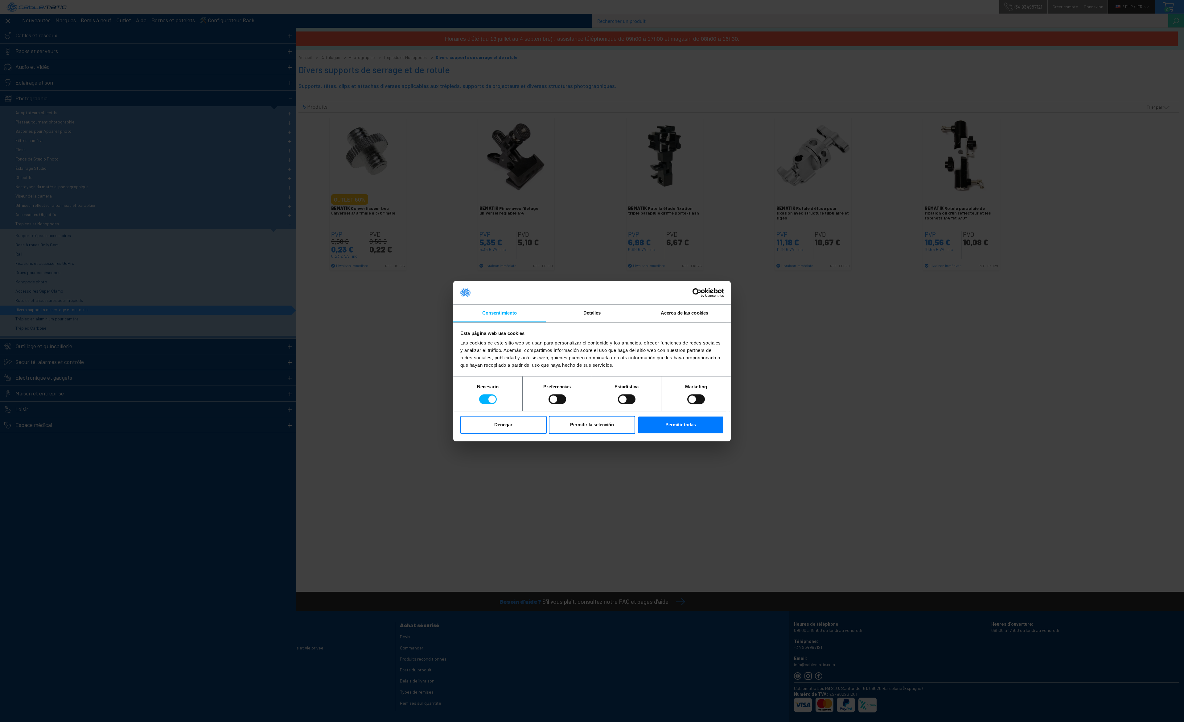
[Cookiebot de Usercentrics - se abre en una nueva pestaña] (697, 292)
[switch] (557, 399)
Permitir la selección (592, 425)
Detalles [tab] (592, 313)
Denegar (503, 425)
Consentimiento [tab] (499, 313)
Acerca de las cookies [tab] (684, 313)
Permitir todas (680, 425)
